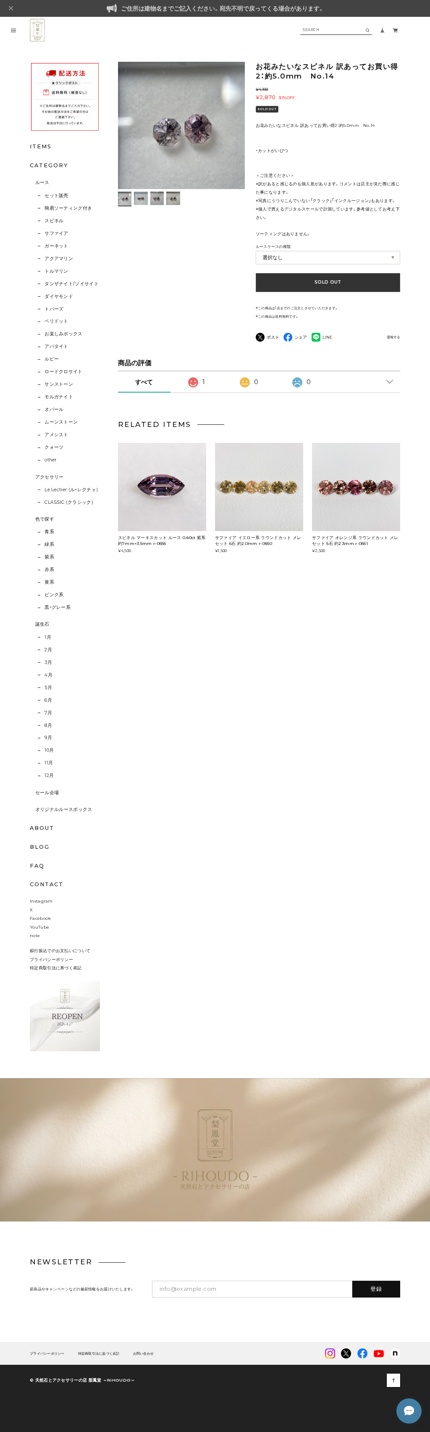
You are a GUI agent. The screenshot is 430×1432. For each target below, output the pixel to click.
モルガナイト (59, 397)
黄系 (49, 582)
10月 (49, 750)
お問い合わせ (143, 1354)
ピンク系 (54, 595)
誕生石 (42, 624)
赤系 (49, 569)
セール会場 (47, 792)
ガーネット (56, 246)
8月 (48, 725)
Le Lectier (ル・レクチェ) (71, 489)
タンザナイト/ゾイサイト (72, 284)
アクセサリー (49, 477)
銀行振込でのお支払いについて (60, 950)
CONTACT (46, 884)
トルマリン (56, 271)
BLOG (40, 847)
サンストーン (59, 384)
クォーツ (54, 447)
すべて (144, 382)
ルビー (52, 359)
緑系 (49, 544)
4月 (48, 675)
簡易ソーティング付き (68, 208)
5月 (48, 687)
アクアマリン (59, 258)
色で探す (44, 519)
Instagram (41, 900)
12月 (49, 775)
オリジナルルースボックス (63, 809)
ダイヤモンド (59, 296)
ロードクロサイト (64, 371)
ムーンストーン (61, 422)
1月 (48, 637)
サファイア (56, 233)
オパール (54, 409)
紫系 (49, 557)
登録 (376, 1288)
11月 (49, 763)
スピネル (54, 221)
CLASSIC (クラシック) (69, 502)
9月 (48, 737)
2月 (48, 650)
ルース (42, 182)
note (35, 935)
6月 (48, 700)
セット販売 (56, 195)
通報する (393, 337)
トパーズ (54, 309)
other (51, 460)
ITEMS (41, 146)
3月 (48, 662)
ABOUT (42, 828)
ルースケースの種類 (273, 246)
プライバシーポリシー (51, 959)
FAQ (37, 866)
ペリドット (56, 321)
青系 (49, 531)
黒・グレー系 (58, 607)
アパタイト (56, 346)
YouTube (39, 926)
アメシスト (56, 434)
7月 (48, 713)
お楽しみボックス (64, 334)
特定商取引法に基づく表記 (56, 967)
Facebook (40, 918)
